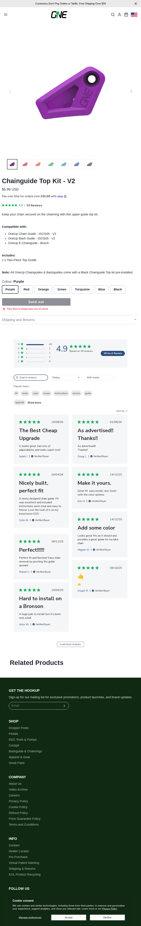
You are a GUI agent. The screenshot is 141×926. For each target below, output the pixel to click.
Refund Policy (18, 813)
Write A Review (113, 353)
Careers (14, 795)
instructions (61, 393)
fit (16, 393)
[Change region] (134, 15)
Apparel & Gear (19, 757)
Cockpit (14, 745)
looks (25, 393)
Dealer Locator (19, 851)
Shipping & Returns (22, 868)
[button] (131, 91)
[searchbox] (31, 378)
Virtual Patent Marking (24, 863)
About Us (15, 783)
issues (46, 393)
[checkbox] (100, 378)
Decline (107, 917)
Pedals (13, 733)
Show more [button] (34, 402)
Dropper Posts (19, 728)
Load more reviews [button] (70, 644)
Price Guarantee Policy (24, 818)
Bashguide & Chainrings (25, 751)
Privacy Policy (109, 908)
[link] (35, 362)
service (76, 393)
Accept (68, 917)
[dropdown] (66, 378)
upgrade (19, 402)
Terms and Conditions (24, 824)
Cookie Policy (18, 807)
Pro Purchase (18, 857)
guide (88, 393)
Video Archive (18, 789)
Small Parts (17, 763)
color (35, 393)
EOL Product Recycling (25, 874)
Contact (14, 845)
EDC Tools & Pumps (23, 739)
